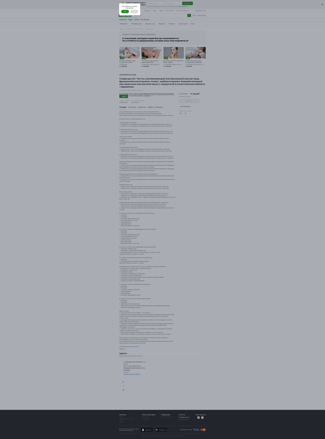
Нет (134, 11)
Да (125, 11)
